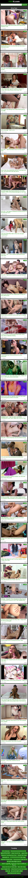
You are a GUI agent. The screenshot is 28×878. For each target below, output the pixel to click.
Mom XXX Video (22, 867)
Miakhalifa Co (5, 857)
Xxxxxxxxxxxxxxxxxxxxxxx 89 (18, 851)
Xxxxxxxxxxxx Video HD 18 (20, 859)
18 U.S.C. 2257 (20, 876)
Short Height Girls (5, 869)
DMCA (13, 876)
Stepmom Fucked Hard (6, 859)
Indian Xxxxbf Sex (15, 853)
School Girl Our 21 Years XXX (9, 867)
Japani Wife (24, 853)
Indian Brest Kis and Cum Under (19, 869)
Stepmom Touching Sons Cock (9, 855)
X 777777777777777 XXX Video (18, 857)
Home (5, 876)
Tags (9, 876)
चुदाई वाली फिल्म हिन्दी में (5, 853)
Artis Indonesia (6, 851)
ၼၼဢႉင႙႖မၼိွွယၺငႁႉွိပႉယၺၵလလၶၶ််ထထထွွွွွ (14, 864)
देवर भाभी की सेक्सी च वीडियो (16, 871)
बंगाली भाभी (8, 871)
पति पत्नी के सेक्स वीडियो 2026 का (14, 861)
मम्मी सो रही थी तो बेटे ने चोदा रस (14, 873)
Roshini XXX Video (22, 855)
